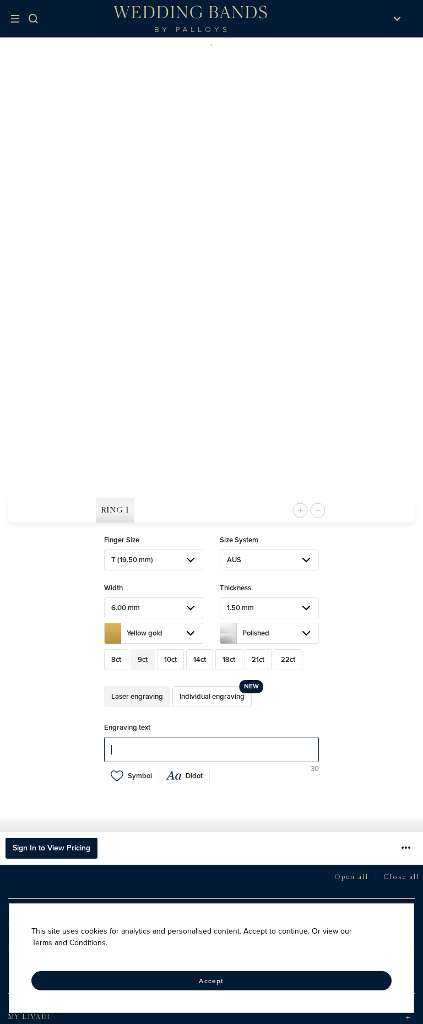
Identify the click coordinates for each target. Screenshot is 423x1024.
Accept (211, 980)
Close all (401, 877)
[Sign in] (362, 19)
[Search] (40, 19)
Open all (351, 877)
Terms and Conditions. (69, 942)
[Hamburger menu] (18, 19)
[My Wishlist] (376, 19)
